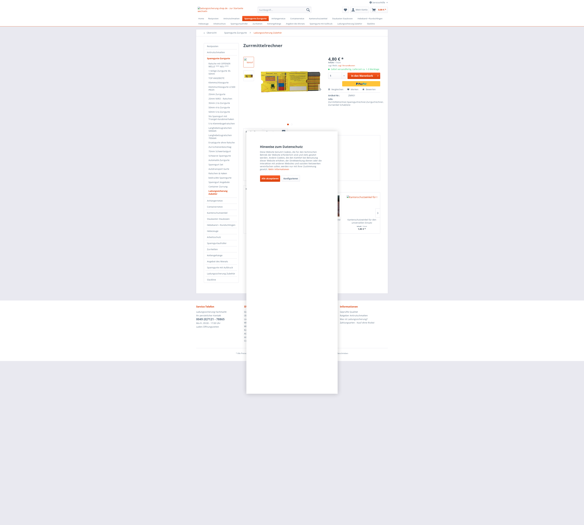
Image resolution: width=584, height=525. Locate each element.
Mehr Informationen (278, 169)
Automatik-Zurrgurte (219, 160)
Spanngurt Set (216, 164)
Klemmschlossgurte (219, 82)
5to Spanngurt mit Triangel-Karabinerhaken (221, 118)
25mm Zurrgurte (217, 94)
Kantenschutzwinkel (217, 212)
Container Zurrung (218, 186)
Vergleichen (337, 89)
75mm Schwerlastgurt (220, 151)
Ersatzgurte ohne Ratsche (222, 142)
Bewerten (370, 89)
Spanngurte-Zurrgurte (218, 58)
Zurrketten (212, 249)
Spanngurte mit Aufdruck (220, 267)
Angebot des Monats (217, 261)
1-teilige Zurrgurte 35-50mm (220, 72)
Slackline (211, 279)
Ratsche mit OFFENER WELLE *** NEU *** (219, 65)
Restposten (212, 46)
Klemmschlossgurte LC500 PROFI (222, 88)
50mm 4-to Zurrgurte (219, 107)
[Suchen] (308, 10)
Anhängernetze (215, 200)
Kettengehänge (214, 255)
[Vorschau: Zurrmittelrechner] (248, 62)
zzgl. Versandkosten (346, 65)
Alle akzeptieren (270, 178)
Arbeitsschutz (214, 237)
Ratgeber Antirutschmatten (354, 315)
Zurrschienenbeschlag (220, 146)
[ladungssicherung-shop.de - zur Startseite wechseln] (221, 10)
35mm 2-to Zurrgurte (219, 103)
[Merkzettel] (345, 10)
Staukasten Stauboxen (218, 218)
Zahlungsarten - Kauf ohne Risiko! (357, 322)
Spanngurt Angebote (219, 182)
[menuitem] (284, 10)
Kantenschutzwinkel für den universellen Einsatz (362, 221)
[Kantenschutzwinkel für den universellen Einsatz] (362, 206)
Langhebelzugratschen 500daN (220, 129)
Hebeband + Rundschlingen (221, 225)
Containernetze (215, 206)
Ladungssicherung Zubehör (218, 192)
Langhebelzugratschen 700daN (220, 137)
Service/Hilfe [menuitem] (379, 2)
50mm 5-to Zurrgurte (219, 111)
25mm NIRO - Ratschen (220, 98)
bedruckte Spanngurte (220, 177)
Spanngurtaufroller (217, 243)
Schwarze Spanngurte (220, 155)
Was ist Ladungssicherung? (354, 319)
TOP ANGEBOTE (216, 78)
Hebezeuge (212, 231)
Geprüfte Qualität (349, 311)
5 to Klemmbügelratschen (222, 123)
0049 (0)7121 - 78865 (210, 319)
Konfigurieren (290, 178)
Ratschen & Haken (218, 173)
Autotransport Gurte (219, 169)
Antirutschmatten (216, 52)
